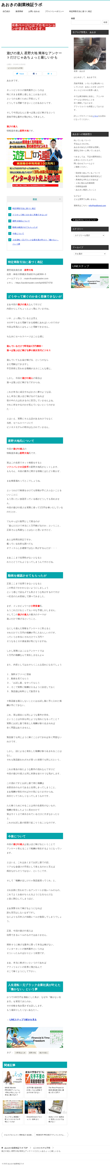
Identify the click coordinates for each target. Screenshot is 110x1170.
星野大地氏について (21, 221)
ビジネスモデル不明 (15, 68)
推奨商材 (19, 11)
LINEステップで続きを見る (23, 1019)
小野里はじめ (20, 1053)
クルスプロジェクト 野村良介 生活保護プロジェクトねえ (19, 1135)
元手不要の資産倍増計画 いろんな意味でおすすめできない (34, 1090)
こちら (95, 116)
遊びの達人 (43, 1053)
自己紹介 (6, 11)
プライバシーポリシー (54, 11)
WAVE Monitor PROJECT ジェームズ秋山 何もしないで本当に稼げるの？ (12, 1091)
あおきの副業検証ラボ (21, 4)
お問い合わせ (34, 11)
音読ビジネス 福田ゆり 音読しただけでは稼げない (56, 1119)
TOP (16, 1148)
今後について (18, 233)
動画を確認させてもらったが (25, 227)
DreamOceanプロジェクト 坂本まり (34, 1118)
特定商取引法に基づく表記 (80, 11)
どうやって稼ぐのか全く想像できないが (29, 215)
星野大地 (32, 1053)
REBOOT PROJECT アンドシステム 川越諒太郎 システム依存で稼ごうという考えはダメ (52, 1135)
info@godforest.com (97, 205)
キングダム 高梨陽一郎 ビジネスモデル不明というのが (12, 1119)
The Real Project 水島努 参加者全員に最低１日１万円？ (56, 1090)
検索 (73, 18)
